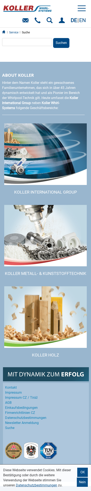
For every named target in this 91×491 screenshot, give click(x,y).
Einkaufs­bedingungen (21, 408)
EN (82, 20)
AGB (8, 403)
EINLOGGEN (63, 21)
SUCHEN (50, 21)
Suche (26, 32)
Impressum (13, 393)
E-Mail (26, 21)
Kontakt (11, 387)
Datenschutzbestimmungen (36, 485)
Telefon (38, 21)
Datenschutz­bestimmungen (25, 418)
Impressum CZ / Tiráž (21, 398)
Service (13, 32)
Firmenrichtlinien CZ (20, 413)
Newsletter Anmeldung (22, 423)
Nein (82, 482)
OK (82, 472)
